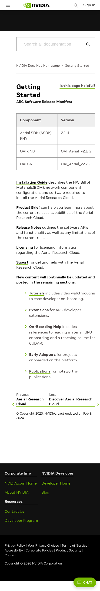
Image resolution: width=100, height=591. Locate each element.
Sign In (89, 5)
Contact (11, 555)
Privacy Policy (15, 545)
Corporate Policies (39, 550)
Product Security (68, 550)
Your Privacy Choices (43, 545)
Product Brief (28, 207)
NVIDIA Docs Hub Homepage (38, 65)
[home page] (36, 5)
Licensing (24, 247)
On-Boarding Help (45, 326)
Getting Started (77, 65)
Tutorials (36, 293)
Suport (22, 262)
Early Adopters (42, 354)
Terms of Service (74, 545)
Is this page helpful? (77, 85)
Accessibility (14, 550)
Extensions (39, 309)
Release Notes (28, 227)
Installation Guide (31, 182)
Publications (39, 371)
